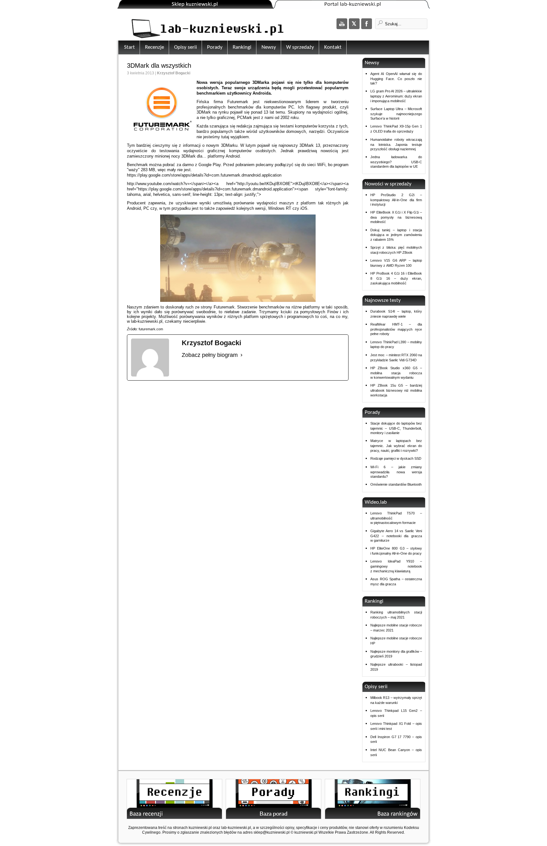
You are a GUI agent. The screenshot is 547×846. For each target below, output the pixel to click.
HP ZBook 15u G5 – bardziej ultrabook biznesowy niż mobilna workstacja (396, 390)
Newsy (268, 47)
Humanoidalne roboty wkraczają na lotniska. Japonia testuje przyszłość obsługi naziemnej (396, 144)
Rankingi (242, 47)
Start (129, 47)
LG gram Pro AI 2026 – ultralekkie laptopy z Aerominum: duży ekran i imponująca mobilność (396, 96)
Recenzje (154, 47)
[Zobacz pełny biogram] (241, 355)
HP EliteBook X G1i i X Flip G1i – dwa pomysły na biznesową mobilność (396, 217)
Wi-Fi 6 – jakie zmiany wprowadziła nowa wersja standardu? (396, 471)
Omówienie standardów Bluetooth (396, 484)
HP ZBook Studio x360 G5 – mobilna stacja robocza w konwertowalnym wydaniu (396, 372)
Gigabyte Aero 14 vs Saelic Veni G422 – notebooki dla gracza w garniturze (396, 535)
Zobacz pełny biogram (210, 355)
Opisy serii (185, 47)
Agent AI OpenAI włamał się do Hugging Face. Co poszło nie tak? (396, 78)
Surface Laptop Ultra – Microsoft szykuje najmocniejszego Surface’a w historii (396, 113)
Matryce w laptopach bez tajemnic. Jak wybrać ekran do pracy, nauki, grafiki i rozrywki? (396, 445)
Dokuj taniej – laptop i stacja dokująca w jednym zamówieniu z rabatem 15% (396, 234)
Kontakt (333, 47)
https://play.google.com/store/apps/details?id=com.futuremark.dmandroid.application (204, 175)
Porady (215, 47)
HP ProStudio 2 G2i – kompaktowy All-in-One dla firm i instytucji (396, 199)
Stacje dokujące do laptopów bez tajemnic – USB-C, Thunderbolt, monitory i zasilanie (396, 428)
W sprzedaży (300, 47)
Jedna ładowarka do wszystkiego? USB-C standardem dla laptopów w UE (396, 161)
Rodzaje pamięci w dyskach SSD (395, 458)
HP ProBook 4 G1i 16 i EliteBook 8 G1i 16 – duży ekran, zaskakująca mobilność (396, 278)
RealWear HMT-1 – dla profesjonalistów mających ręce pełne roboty (396, 329)
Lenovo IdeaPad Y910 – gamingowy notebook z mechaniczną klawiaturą (396, 566)
